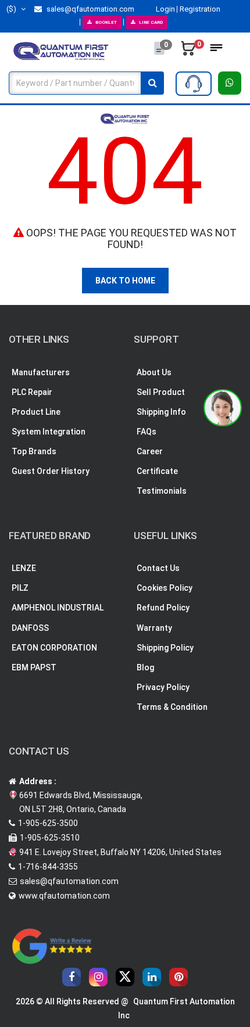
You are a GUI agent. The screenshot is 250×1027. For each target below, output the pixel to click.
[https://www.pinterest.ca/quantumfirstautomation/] (178, 977)
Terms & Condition (172, 707)
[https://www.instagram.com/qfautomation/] (98, 977)
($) (12, 9)
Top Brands (34, 451)
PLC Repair (32, 392)
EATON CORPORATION (54, 647)
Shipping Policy (165, 647)
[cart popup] (188, 51)
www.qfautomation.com (64, 895)
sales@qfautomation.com (89, 9)
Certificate (157, 471)
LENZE (24, 568)
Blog (145, 667)
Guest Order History (51, 471)
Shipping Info (161, 411)
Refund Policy (163, 607)
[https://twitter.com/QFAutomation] (125, 977)
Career (150, 451)
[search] (152, 83)
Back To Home (125, 280)
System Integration (48, 431)
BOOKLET (106, 22)
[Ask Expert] (194, 83)
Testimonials (162, 490)
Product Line (36, 411)
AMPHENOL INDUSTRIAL (57, 607)
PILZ (20, 587)
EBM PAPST (34, 667)
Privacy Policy (163, 687)
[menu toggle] (216, 51)
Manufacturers (41, 372)
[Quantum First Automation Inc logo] (61, 50)
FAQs (146, 431)
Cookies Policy (164, 587)
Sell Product (161, 392)
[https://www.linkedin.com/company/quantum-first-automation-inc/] (151, 977)
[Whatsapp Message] (229, 83)
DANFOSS (30, 628)
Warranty (154, 628)
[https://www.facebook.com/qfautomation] (71, 977)
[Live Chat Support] (222, 408)
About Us (154, 372)
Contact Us (158, 568)
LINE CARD (151, 22)
